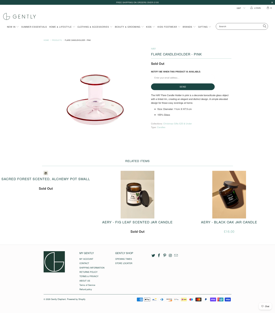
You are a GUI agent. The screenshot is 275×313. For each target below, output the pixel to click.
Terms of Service (87, 284)
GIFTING (203, 26)
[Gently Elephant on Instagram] (170, 255)
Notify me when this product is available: (176, 71)
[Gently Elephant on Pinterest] (164, 255)
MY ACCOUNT (86, 258)
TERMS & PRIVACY (89, 276)
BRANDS (188, 26)
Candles (161, 127)
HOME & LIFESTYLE (61, 26)
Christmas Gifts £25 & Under (177, 123)
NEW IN (11, 26)
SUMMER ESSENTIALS (34, 26)
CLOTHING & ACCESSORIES (94, 26)
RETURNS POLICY (88, 271)
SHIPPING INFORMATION (91, 267)
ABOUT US (84, 280)
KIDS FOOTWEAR (168, 26)
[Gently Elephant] (139, 16)
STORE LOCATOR (123, 263)
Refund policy (85, 289)
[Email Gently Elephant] (176, 255)
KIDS (149, 26)
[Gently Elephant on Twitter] (153, 255)
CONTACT (84, 263)
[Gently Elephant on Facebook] (159, 255)
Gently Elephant (58, 299)
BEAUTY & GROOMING (128, 26)
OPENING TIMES (123, 258)
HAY (153, 48)
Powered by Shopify (76, 299)
